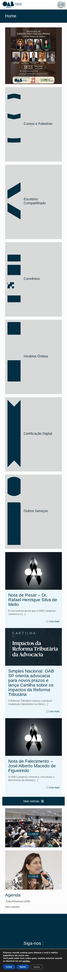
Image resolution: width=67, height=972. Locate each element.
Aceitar (9, 967)
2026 (27, 901)
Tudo (8, 901)
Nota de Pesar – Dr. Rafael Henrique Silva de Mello (32, 600)
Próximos (17, 901)
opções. (26, 961)
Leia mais (54, 621)
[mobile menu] (62, 4)
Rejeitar (23, 967)
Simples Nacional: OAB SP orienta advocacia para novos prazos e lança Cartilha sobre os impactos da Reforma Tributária (31, 683)
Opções (37, 967)
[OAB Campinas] (33, 5)
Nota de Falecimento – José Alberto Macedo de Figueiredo (32, 766)
